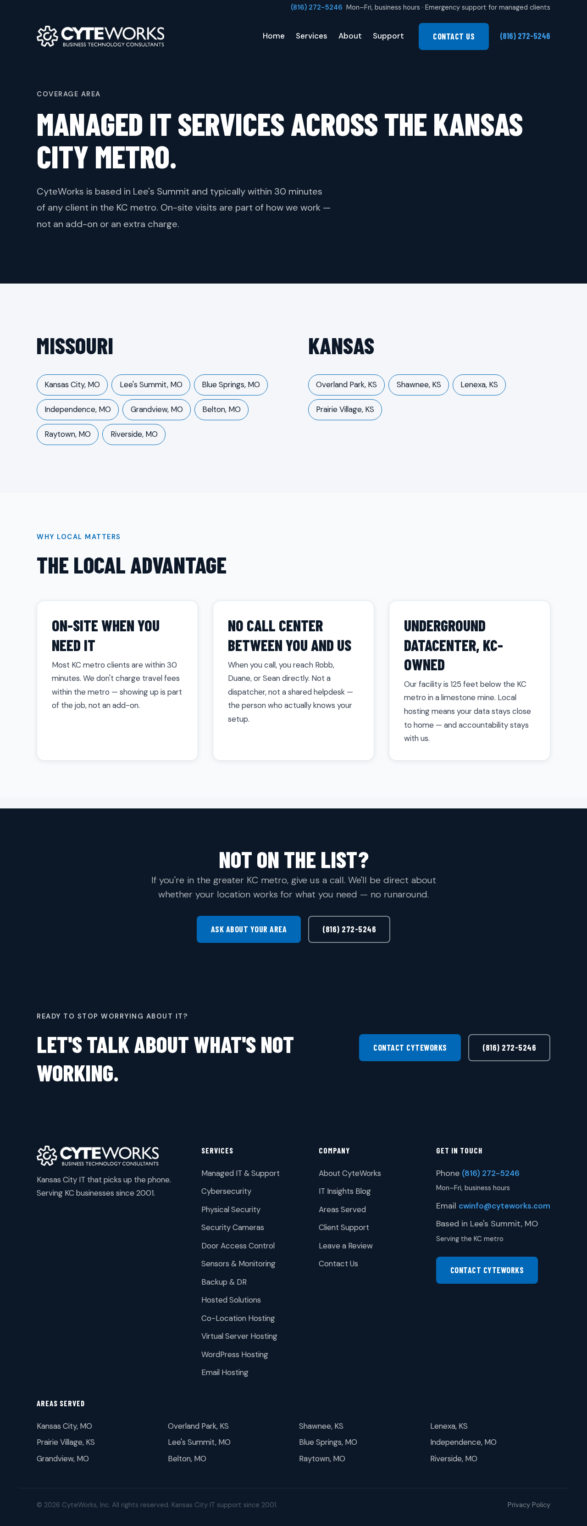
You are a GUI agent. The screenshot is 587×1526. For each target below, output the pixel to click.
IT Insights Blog (345, 1191)
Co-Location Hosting (238, 1318)
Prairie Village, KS (345, 409)
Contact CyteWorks (410, 1047)
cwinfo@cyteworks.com (504, 1206)
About (350, 36)
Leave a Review (346, 1246)
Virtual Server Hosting (239, 1336)
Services (311, 36)
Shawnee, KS (419, 384)
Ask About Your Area (249, 929)
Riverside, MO (134, 434)
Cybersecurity (226, 1191)
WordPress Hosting (234, 1354)
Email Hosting (225, 1372)
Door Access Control (238, 1246)
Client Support (344, 1227)
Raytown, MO (67, 434)
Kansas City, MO (72, 384)
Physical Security (230, 1209)
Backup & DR (224, 1282)
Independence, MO (77, 409)
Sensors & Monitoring (238, 1264)
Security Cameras (232, 1227)
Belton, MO (221, 409)
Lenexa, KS (479, 384)
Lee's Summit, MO (151, 384)
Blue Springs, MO (231, 384)
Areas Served (342, 1209)
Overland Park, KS (346, 384)
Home (274, 36)
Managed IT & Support (240, 1173)
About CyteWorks (350, 1173)
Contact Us (454, 36)
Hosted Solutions (231, 1300)
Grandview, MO (157, 409)
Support (388, 36)
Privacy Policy (529, 1504)
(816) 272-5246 (317, 7)
